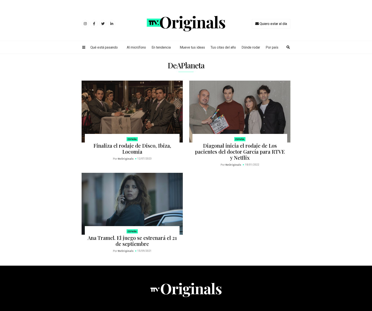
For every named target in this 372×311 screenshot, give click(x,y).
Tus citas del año (223, 47)
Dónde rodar (251, 47)
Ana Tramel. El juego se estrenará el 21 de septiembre (132, 240)
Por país (272, 47)
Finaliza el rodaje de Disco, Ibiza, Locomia (132, 148)
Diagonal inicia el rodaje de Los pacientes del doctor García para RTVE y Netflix (240, 151)
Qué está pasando (104, 47)
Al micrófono (136, 47)
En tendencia (161, 47)
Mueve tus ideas (192, 47)
